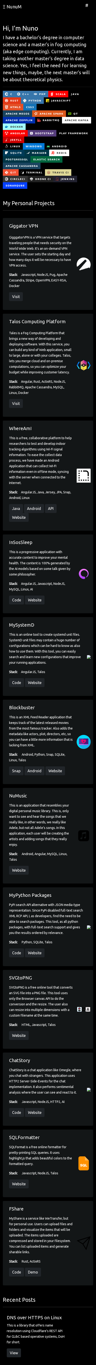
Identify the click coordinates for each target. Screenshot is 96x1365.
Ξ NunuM (12, 6)
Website (19, 517)
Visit (16, 297)
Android (34, 508)
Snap (16, 771)
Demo (33, 1272)
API (51, 508)
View (14, 1353)
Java (16, 508)
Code (16, 600)
